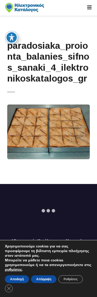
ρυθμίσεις (13, 269)
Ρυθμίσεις (71, 279)
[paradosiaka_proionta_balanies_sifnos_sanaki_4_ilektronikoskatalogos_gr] (48, 107)
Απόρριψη (43, 279)
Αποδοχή (17, 279)
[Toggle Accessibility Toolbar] (11, 37)
